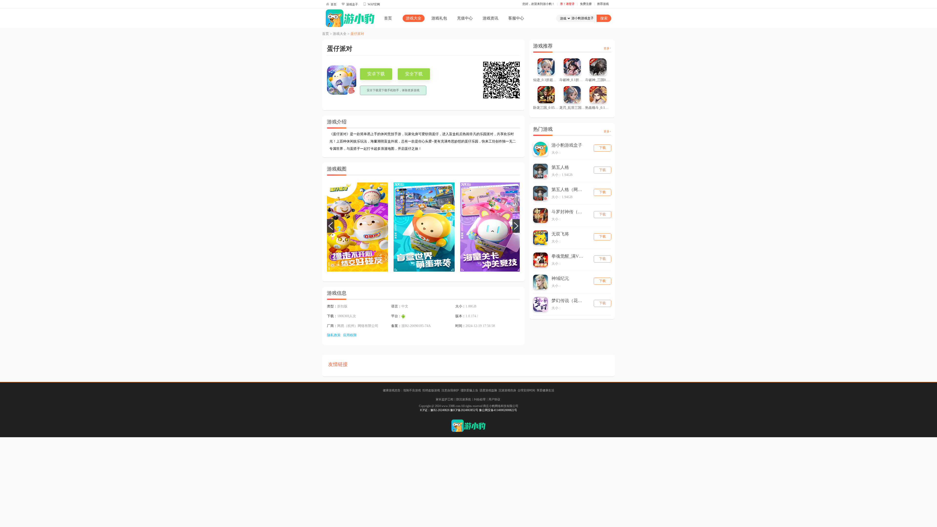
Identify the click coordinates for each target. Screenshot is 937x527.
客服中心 (516, 18)
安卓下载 (376, 73)
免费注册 (586, 4)
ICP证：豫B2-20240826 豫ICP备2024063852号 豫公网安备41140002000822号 (468, 410)
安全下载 (414, 73)
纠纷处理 (480, 399)
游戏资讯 (490, 18)
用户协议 (494, 399)
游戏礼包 (439, 18)
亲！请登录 (567, 4)
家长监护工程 (444, 399)
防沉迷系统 (463, 399)
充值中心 (465, 18)
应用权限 (350, 335)
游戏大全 (413, 18)
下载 (602, 148)
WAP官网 (371, 4)
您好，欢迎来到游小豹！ (538, 4)
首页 (331, 4)
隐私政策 (334, 335)
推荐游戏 (603, 4)
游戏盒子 (349, 4)
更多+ (607, 48)
